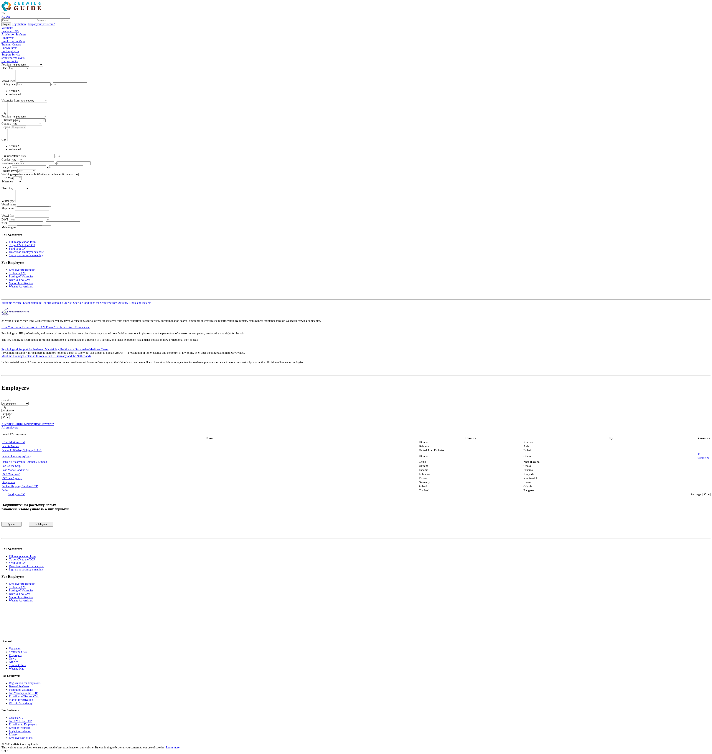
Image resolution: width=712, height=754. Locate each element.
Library (13, 734)
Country (6, 123)
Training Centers (11, 44)
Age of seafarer (10, 155)
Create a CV (16, 717)
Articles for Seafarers (13, 34)
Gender (5, 159)
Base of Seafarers (19, 686)
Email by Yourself (19, 727)
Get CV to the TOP (20, 721)
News (12, 658)
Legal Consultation (20, 731)
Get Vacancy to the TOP (23, 693)
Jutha (5, 490)
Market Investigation (21, 283)
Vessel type (8, 80)
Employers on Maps (13, 41)
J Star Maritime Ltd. (13, 442)
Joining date (8, 84)
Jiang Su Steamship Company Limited (24, 461)
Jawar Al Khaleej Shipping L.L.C (22, 450)
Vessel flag (7, 215)
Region (5, 127)
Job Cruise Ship (11, 465)
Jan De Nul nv (10, 446)
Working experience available (18, 174)
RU (3, 16)
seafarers (6, 57)
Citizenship (8, 120)
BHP (4, 223)
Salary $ (6, 167)
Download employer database (26, 251)
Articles (13, 661)
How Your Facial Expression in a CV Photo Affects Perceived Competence (45, 327)
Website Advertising (20, 286)
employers (18, 57)
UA (8, 16)
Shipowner (7, 208)
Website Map (16, 668)
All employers (9, 427)
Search (13, 90)
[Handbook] (4, 633)
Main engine (8, 227)
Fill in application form (22, 241)
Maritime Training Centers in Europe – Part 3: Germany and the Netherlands (46, 356)
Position (6, 64)
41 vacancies (703, 456)
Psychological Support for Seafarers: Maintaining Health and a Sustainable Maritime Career (54, 349)
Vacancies (7, 27)
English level (9, 170)
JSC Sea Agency (12, 478)
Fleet (4, 68)
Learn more (172, 747)
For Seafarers (9, 47)
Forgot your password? (41, 24)
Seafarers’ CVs (10, 31)
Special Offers (17, 665)
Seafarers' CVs (17, 273)
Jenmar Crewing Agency (16, 456)
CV (3, 61)
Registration (19, 24)
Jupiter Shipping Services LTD (20, 486)
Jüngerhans (8, 482)
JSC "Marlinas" (11, 474)
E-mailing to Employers (23, 724)
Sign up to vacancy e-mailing (26, 255)
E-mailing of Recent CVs (24, 696)
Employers (7, 37)
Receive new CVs (19, 279)
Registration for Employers (24, 683)
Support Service (10, 54)
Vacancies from (10, 100)
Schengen (7, 181)
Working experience (48, 174)
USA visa (7, 177)
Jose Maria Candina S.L (16, 470)
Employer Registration (22, 269)
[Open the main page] (21, 10)
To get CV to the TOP (22, 245)
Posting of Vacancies (21, 276)
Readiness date (10, 163)
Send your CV (17, 248)
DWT (4, 219)
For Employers (10, 51)
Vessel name (8, 204)
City (3, 113)
